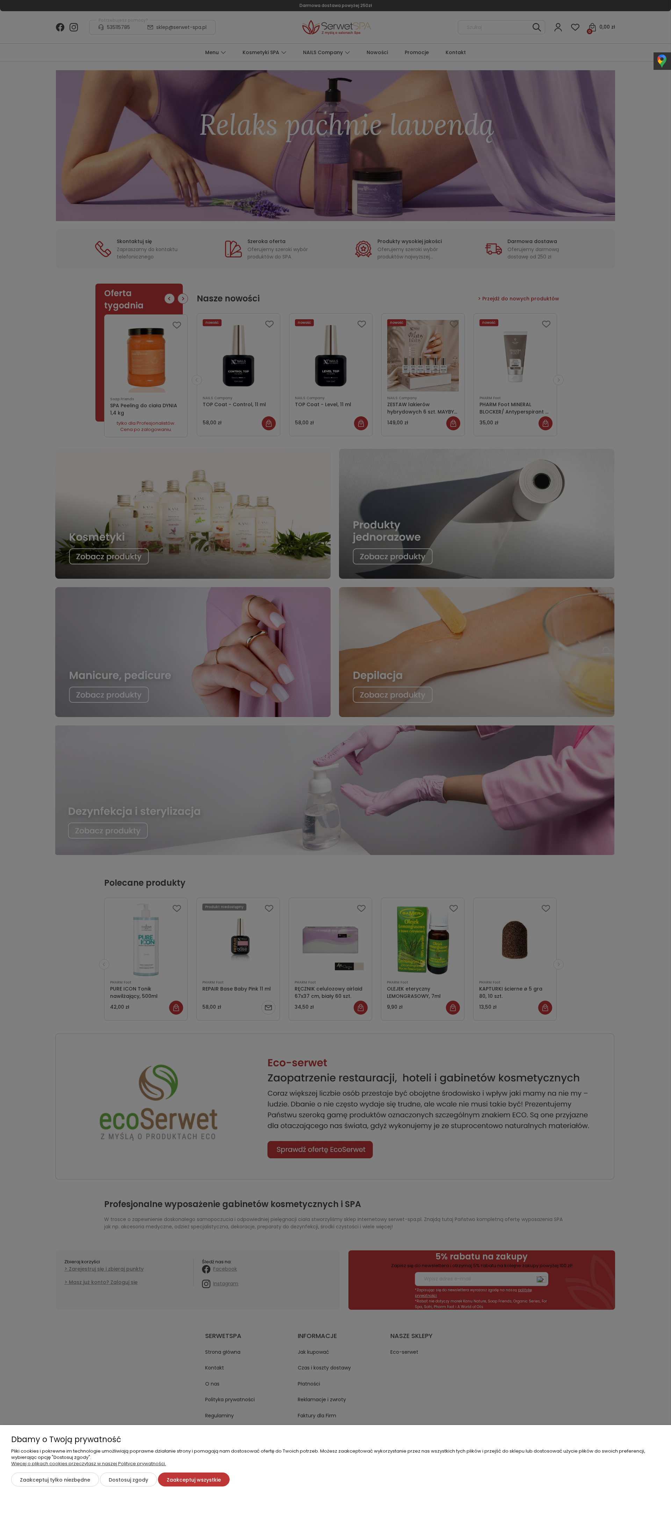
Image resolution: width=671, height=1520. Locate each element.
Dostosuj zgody (128, 1479)
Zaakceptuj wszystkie (194, 1479)
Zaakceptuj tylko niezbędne (55, 1479)
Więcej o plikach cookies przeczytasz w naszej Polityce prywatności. (88, 1463)
